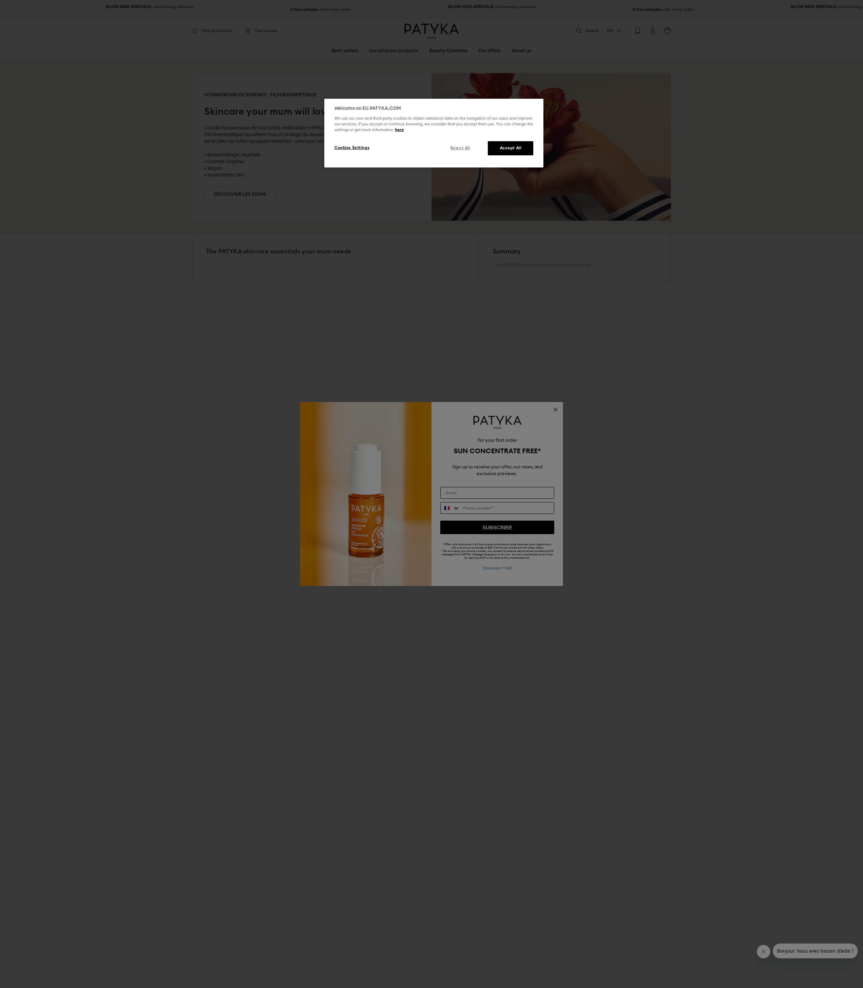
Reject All (460, 148)
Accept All (511, 148)
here (399, 130)
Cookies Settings (351, 148)
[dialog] (433, 133)
